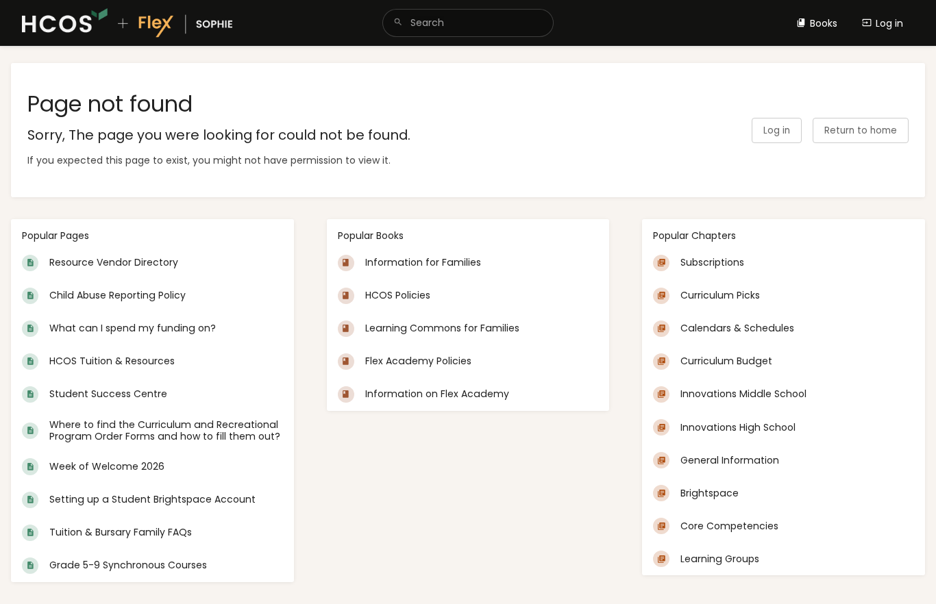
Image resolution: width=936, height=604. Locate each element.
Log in (889, 23)
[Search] (398, 23)
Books (823, 23)
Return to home (860, 130)
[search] (468, 23)
